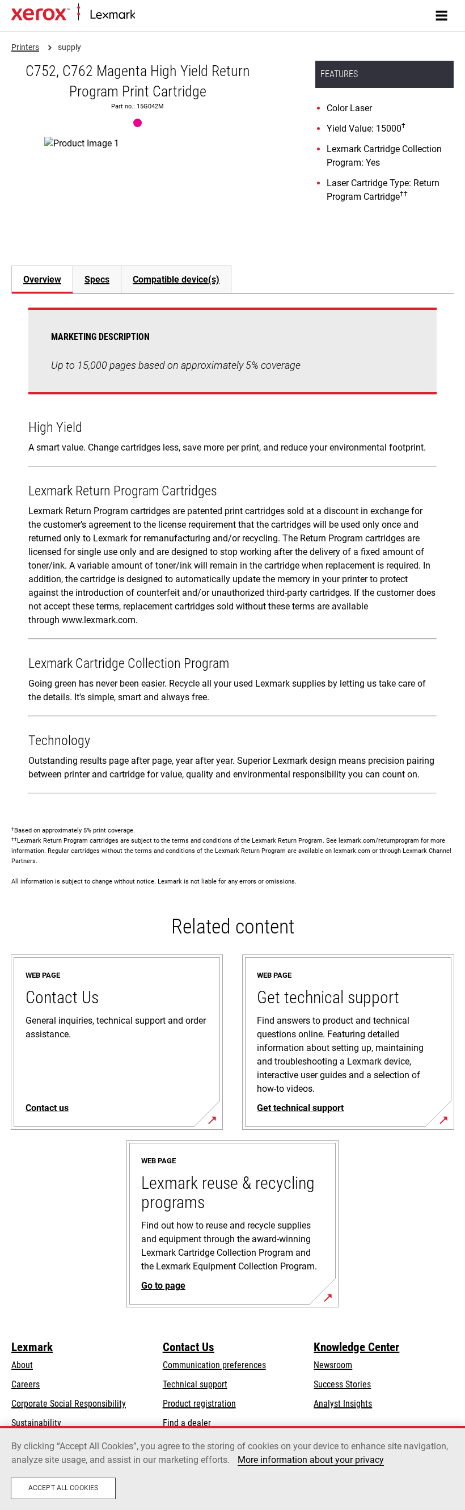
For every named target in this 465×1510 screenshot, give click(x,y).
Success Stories (342, 1384)
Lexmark (32, 1347)
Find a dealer (187, 1423)
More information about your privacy (311, 1459)
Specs (96, 279)
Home (144, 15)
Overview (42, 279)
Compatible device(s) (176, 279)
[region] (232, 1468)
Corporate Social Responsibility (68, 1403)
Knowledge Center (356, 1347)
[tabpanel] (232, 553)
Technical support (195, 1384)
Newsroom (333, 1365)
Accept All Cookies (63, 1488)
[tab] (42, 279)
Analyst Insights (343, 1403)
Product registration (199, 1403)
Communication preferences (214, 1365)
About (22, 1365)
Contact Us (188, 1347)
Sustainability (36, 1423)
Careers (25, 1384)
